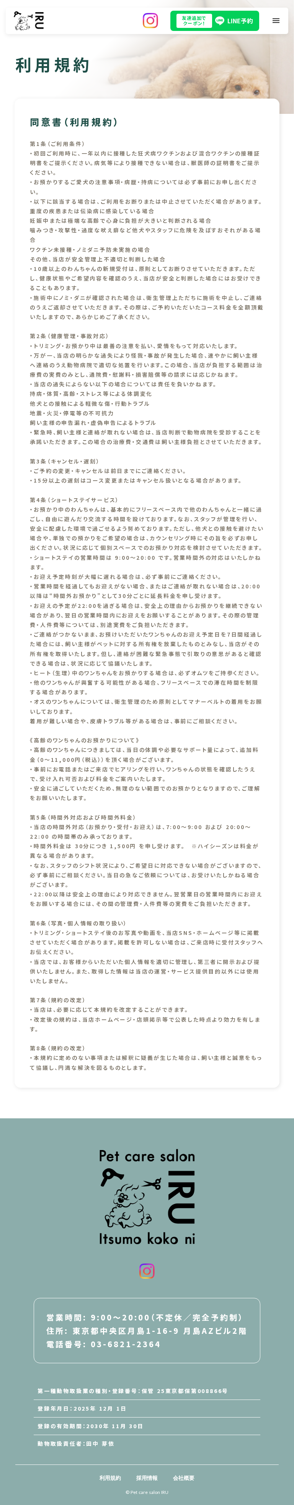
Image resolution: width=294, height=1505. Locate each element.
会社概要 (183, 1477)
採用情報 (147, 1477)
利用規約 (110, 1477)
